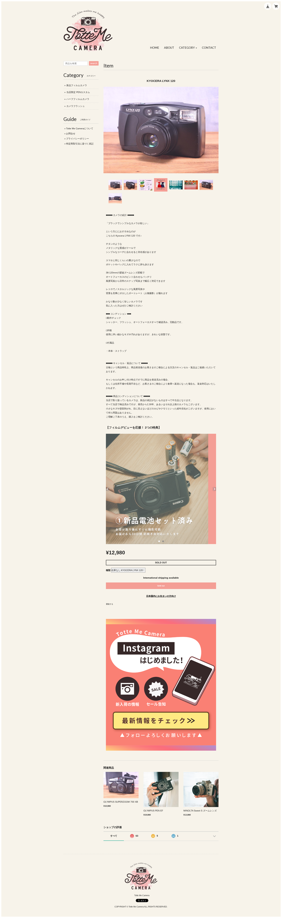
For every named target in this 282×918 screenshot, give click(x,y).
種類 (108, 570)
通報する (109, 604)
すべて (113, 835)
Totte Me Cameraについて (79, 128)
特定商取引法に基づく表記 (80, 143)
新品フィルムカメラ (76, 85)
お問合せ (70, 133)
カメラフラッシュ (75, 106)
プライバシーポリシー (77, 138)
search (93, 63)
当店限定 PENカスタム (78, 92)
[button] (188, 47)
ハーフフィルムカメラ (77, 99)
